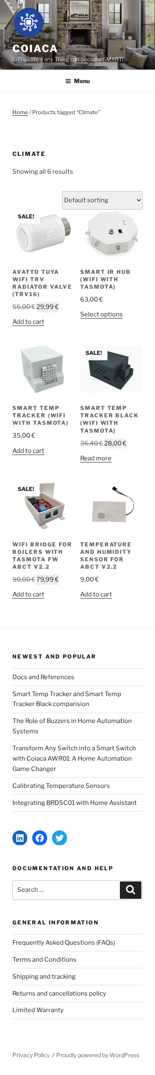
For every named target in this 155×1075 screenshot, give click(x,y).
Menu (82, 80)
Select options (101, 314)
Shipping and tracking (44, 976)
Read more (96, 458)
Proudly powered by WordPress (97, 1054)
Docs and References (43, 677)
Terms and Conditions (44, 959)
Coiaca (35, 49)
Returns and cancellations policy (59, 993)
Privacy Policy (31, 1054)
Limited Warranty (38, 1010)
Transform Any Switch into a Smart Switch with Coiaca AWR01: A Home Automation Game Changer (74, 759)
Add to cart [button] (28, 322)
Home (20, 112)
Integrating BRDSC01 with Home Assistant (74, 803)
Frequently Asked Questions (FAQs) (63, 942)
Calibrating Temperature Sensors (61, 786)
